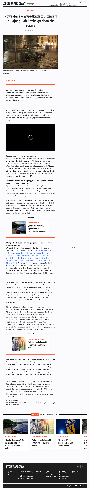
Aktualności (30, 10)
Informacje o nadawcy (26, 476)
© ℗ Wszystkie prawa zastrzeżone (16, 402)
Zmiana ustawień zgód (26, 473)
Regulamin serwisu (25, 475)
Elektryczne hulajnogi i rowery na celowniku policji (37, 345)
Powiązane (35, 414)
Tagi (57, 414)
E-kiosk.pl (62, 471)
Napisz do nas (12, 475)
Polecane (42, 414)
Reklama (38, 471)
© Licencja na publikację (13, 400)
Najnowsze (50, 414)
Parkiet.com (49, 473)
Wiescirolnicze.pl (51, 475)
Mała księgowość (64, 476)
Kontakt (10, 473)
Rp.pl (47, 471)
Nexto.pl (61, 475)
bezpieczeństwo (33, 223)
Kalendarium (76, 473)
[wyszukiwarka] (80, 3)
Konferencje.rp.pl (51, 476)
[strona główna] (14, 3)
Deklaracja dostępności (26, 478)
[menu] (85, 3)
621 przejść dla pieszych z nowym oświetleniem (65, 443)
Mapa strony (75, 471)
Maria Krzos (11, 80)
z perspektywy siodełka (36, 339)
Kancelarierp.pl (63, 478)
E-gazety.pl (62, 473)
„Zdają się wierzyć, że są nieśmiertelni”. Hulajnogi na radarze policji (37, 228)
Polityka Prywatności (26, 471)
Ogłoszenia (39, 473)
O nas (10, 471)
